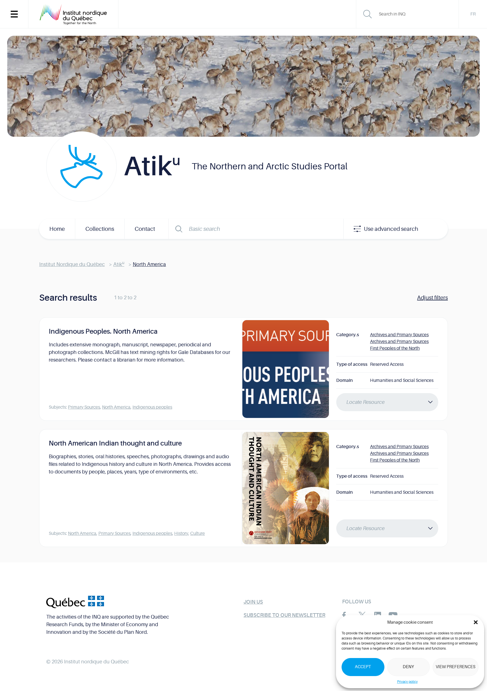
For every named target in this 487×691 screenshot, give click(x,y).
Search (179, 229)
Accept (363, 667)
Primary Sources (84, 407)
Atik (118, 264)
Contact (145, 229)
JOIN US (253, 602)
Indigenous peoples (152, 407)
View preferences (455, 667)
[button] (476, 622)
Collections (99, 229)
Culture (197, 533)
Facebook (346, 615)
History (181, 533)
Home (57, 229)
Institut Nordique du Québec (72, 264)
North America (116, 407)
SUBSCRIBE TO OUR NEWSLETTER (284, 615)
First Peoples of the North (395, 348)
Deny (408, 667)
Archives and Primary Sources (399, 334)
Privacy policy (407, 682)
